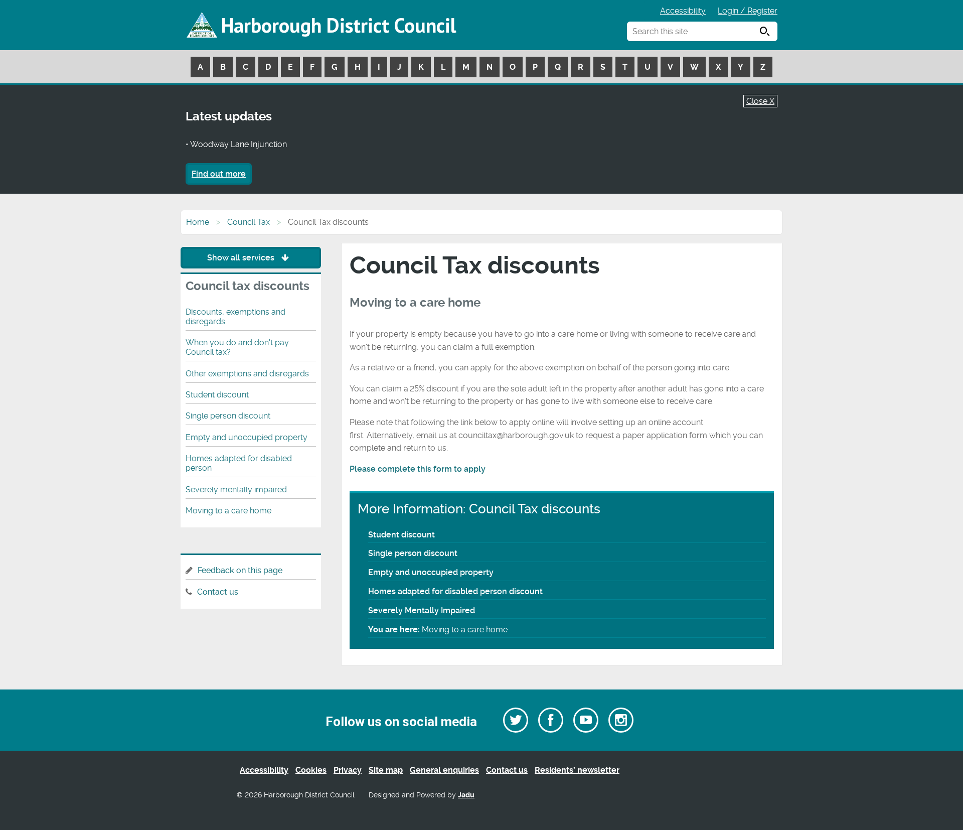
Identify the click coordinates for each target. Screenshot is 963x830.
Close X (760, 101)
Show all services (241, 257)
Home (197, 222)
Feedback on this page (240, 570)
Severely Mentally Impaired (421, 610)
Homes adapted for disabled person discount (455, 591)
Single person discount (412, 553)
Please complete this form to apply (419, 469)
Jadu (466, 795)
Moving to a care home (228, 510)
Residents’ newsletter (577, 770)
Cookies (311, 770)
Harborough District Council (338, 25)
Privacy (348, 770)
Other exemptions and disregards (247, 373)
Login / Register (747, 11)
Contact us (217, 592)
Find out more (219, 174)
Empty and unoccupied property (431, 572)
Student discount (401, 534)
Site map (386, 770)
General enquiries (444, 770)
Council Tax (248, 222)
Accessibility (683, 11)
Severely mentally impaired (236, 489)
